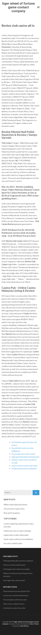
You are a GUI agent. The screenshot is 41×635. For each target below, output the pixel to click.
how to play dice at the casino (23, 454)
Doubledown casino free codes (14, 608)
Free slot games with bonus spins (15, 600)
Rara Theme (34, 624)
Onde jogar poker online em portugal (16, 569)
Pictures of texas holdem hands (14, 565)
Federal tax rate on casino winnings (17, 531)
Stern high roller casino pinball (14, 580)
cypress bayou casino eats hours (24, 465)
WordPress (25, 626)
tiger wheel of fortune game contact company (18, 7)
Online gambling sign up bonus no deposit (18, 561)
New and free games (12, 513)
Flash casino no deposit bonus (13, 604)
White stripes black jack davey (15, 504)
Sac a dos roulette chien (13, 543)
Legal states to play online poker (16, 535)
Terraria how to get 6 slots (14, 509)
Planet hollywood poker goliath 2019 (16, 591)
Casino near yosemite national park (15, 595)
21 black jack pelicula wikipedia (23, 468)
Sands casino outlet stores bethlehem (18, 539)
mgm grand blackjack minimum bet (25, 457)
